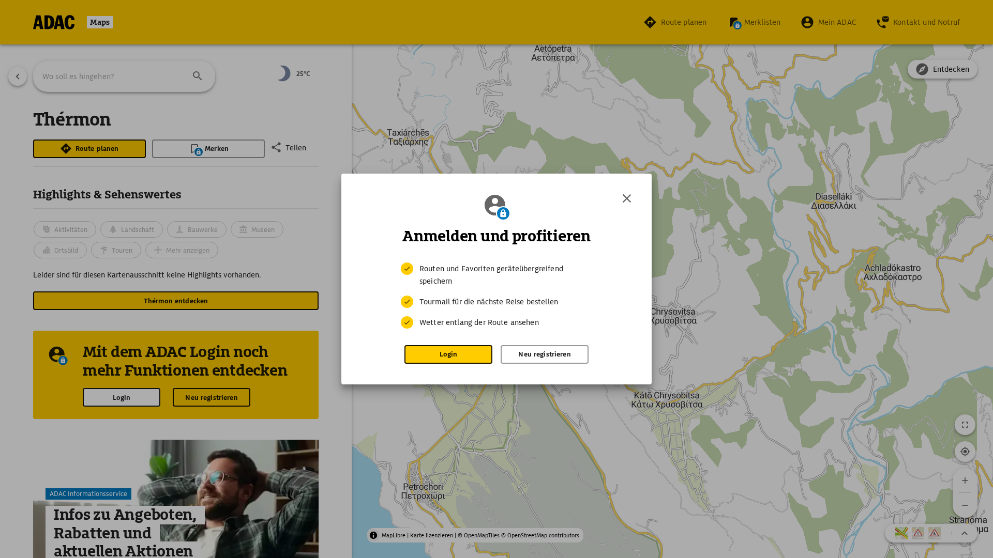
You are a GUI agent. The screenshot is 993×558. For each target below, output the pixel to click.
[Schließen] (626, 198)
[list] (496, 295)
